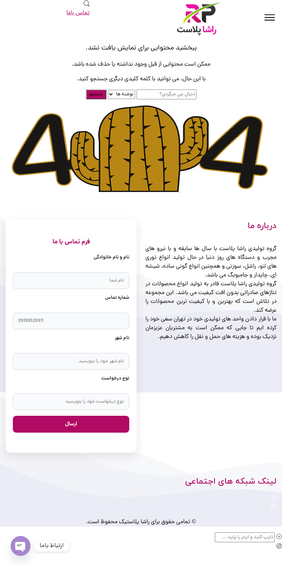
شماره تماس (117, 298)
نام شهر (122, 338)
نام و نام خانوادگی (111, 257)
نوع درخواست (115, 378)
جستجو (96, 94)
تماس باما (78, 13)
